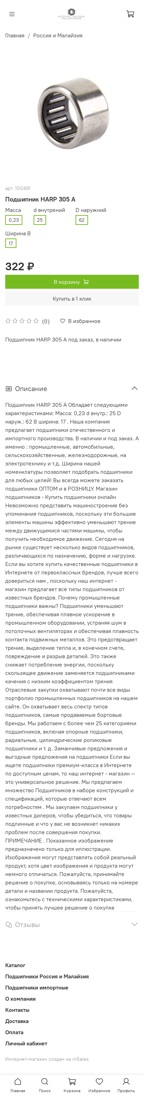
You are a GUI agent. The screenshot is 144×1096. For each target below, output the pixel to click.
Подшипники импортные (37, 987)
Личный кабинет (26, 1043)
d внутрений (49, 210)
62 (82, 220)
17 (11, 243)
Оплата (14, 1032)
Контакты (17, 1009)
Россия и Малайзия (57, 35)
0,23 (14, 220)
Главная (14, 35)
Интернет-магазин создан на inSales (47, 1059)
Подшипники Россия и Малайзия (47, 976)
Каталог (15, 965)
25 (40, 220)
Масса (13, 210)
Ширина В (18, 233)
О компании (20, 998)
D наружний (90, 210)
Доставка (17, 1020)
